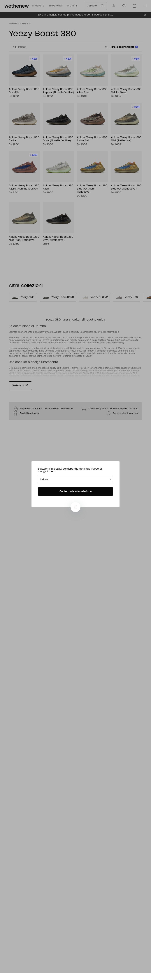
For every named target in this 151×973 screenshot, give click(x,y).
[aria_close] (75, 507)
